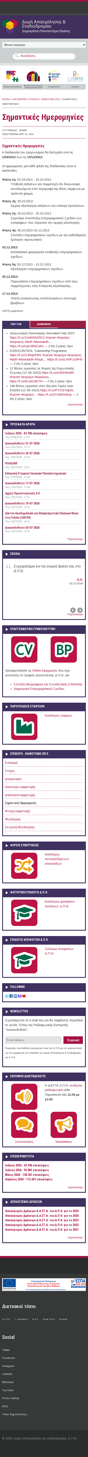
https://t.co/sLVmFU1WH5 (64, 359)
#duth (28, 342)
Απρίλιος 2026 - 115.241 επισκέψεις (29, 1179)
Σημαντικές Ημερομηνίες (21, 803)
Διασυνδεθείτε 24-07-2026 (22, 453)
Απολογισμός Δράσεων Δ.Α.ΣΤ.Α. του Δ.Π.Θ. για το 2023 (42, 1220)
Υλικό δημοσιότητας (14, 1414)
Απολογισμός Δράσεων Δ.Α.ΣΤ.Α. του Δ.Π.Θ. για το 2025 (42, 1211)
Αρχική (6, 99)
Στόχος (10, 771)
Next (79, 610)
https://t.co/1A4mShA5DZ (27, 337)
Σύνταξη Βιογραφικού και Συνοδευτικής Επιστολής (48, 684)
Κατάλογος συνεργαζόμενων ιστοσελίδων (57, 859)
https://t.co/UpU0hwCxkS (27, 346)
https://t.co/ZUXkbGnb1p (55, 394)
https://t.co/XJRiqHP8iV (26, 355)
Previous (73, 610)
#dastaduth (41, 342)
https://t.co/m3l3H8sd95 (58, 372)
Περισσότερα (75, 539)
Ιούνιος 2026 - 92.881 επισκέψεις (27, 1170)
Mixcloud (7, 1382)
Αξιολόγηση (13, 819)
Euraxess (63, 1319)
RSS (5, 1406)
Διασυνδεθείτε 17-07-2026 (22, 483)
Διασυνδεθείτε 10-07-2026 (22, 503)
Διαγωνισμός (13, 779)
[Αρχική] (44, 34)
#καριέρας (17, 342)
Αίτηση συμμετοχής (17, 811)
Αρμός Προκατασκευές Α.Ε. (23, 493)
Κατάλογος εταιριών (58, 715)
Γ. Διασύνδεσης (21, 1319)
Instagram (8, 1366)
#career (50, 337)
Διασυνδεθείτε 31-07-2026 (22, 443)
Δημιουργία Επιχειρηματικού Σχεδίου (39, 688)
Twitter (6, 1350)
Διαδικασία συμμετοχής (20, 795)
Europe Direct (49, 1319)
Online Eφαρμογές (44, 670)
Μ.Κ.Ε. (35, 1319)
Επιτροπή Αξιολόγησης (20, 827)
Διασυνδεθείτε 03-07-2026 (22, 527)
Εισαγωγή (11, 763)
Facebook (8, 1357)
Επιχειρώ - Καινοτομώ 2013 (44, 99)
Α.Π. (80, 579)
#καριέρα (63, 337)
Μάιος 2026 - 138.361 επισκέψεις (27, 1175)
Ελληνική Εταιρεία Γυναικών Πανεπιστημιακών (35, 473)
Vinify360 (11, 463)
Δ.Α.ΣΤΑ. (6, 1319)
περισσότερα (75, 404)
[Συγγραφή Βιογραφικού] (24, 661)
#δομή (39, 359)
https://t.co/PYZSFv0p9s (56, 390)
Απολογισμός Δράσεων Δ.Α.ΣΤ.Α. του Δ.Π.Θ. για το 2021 (42, 1230)
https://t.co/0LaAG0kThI (26, 381)
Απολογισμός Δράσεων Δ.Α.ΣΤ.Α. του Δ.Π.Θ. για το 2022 (42, 1225)
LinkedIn (7, 1374)
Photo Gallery (10, 1398)
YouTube (7, 1390)
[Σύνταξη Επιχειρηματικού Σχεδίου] (63, 661)
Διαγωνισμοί (19, 99)
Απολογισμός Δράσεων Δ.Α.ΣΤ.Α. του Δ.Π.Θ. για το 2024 (42, 1216)
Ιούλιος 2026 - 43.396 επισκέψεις (26, 433)
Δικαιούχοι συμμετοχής (20, 787)
